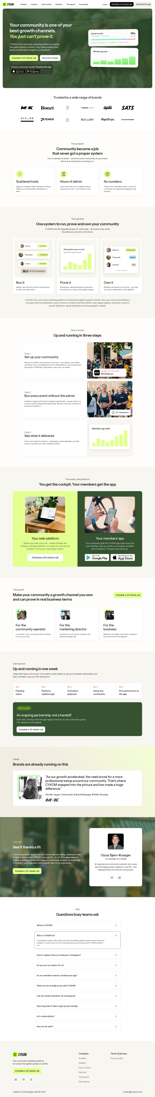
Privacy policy (116, 1058)
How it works (46, 4)
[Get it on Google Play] (33, 71)
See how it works (50, 58)
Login (105, 4)
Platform (58, 4)
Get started (83, 4)
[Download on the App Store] (18, 71)
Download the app (143, 4)
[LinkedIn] (120, 878)
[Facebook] (31, 1079)
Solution (34, 4)
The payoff (70, 4)
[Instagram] (23, 1079)
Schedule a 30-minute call (122, 4)
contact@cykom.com (132, 1092)
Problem (23, 4)
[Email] (112, 878)
